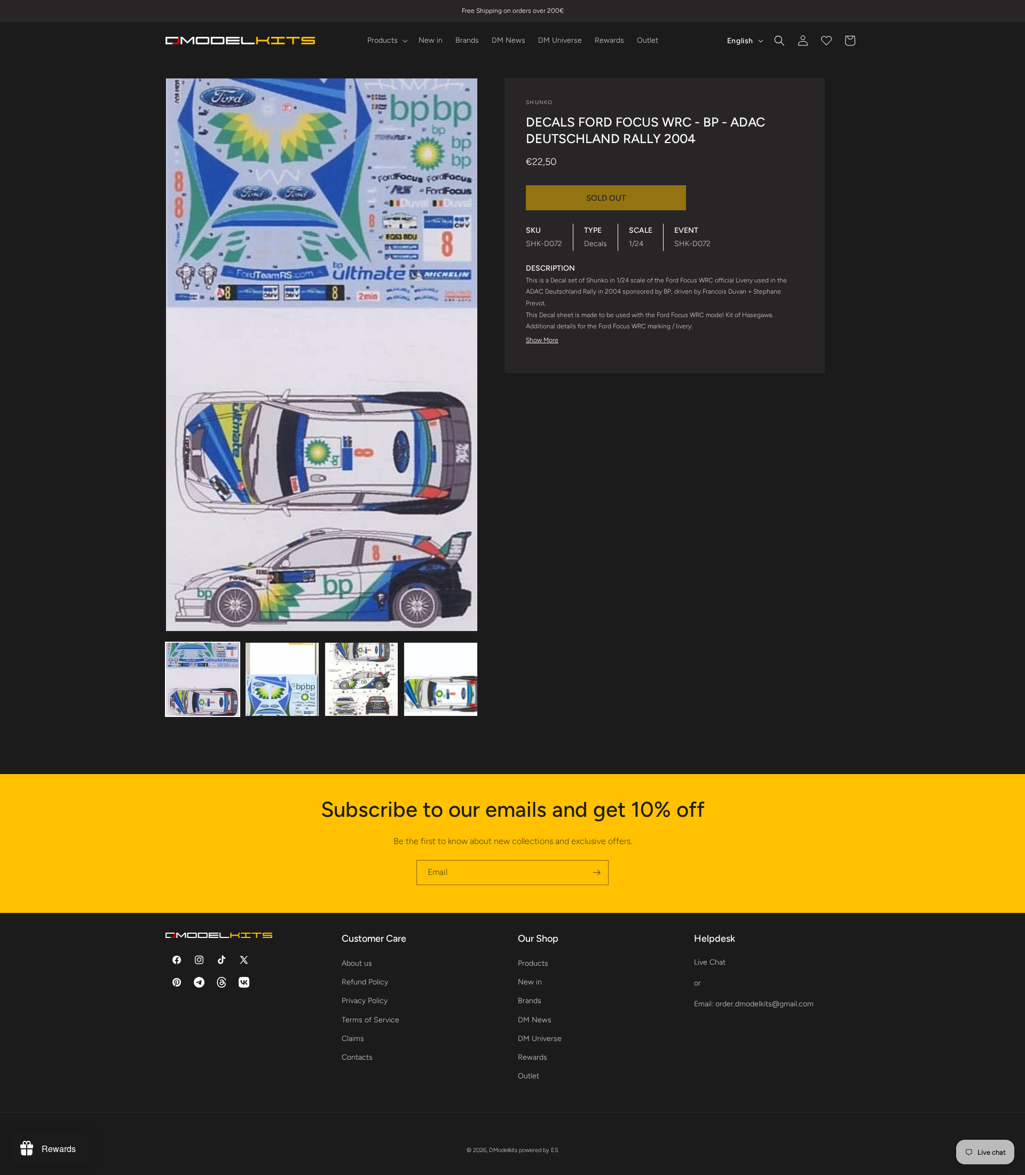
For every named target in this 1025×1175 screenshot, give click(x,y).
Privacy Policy (365, 1000)
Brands (529, 1000)
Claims (353, 1038)
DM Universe (540, 1038)
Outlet (528, 1076)
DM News (534, 1019)
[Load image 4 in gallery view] (441, 679)
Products (533, 963)
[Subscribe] (596, 872)
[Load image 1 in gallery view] (202, 679)
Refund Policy (365, 982)
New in (530, 982)
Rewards (532, 1057)
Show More (542, 340)
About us (357, 963)
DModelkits (503, 1150)
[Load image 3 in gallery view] (362, 679)
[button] (386, 40)
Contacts (357, 1057)
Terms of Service (370, 1019)
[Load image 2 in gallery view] (282, 679)
